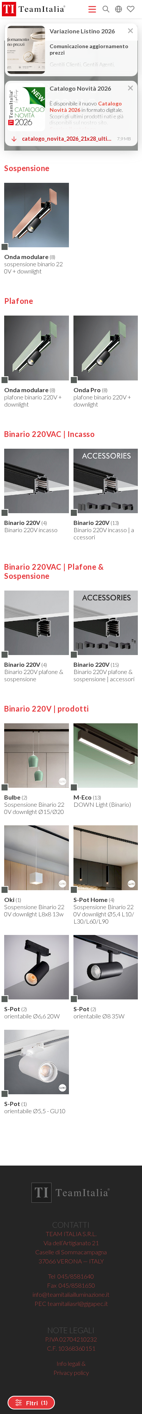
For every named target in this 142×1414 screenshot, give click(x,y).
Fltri (36, 1402)
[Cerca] (106, 10)
